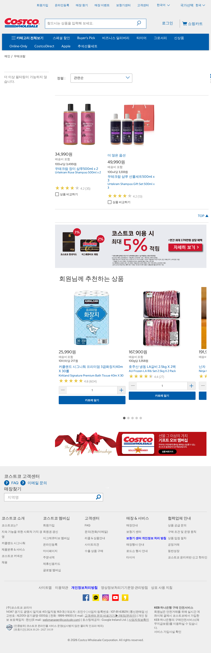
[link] (79, 146)
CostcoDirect (44, 46)
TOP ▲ (203, 216)
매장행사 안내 (135, 544)
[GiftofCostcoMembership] (130, 453)
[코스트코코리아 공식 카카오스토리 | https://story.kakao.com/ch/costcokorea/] (125, 599)
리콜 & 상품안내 (95, 538)
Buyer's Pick (86, 38)
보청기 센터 (133, 532)
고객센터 (92, 518)
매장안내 (132, 525)
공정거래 (173, 544)
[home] (22, 23)
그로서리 (160, 38)
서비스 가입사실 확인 (167, 632)
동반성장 (173, 551)
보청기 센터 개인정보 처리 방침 (146, 538)
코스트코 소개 (13, 518)
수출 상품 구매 (94, 551)
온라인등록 (50, 544)
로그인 (167, 23)
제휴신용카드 (51, 564)
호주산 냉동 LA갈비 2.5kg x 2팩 (152, 367)
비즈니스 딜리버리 (115, 38)
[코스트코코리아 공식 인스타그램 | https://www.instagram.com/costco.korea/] (105, 599)
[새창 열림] (10, 628)
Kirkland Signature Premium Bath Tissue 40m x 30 (91, 375)
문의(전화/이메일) (96, 532)
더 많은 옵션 (117, 155)
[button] (141, 23)
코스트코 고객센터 (22, 476)
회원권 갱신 (50, 532)
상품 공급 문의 (177, 525)
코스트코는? (10, 525)
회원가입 (49, 525)
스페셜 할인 (61, 38)
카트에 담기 (92, 400)
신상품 (179, 38)
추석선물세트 (87, 46)
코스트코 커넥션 (12, 556)
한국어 (161, 5)
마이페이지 (50, 551)
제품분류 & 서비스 (13, 549)
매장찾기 (12, 489)
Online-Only (18, 46)
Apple (65, 46)
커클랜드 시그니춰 (13, 543)
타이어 (142, 38)
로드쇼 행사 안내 (137, 551)
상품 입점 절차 (177, 538)
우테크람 (19, 56)
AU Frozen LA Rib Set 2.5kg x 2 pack (152, 371)
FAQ (87, 525)
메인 (7, 56)
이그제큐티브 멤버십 (56, 538)
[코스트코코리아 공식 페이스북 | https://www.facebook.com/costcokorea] (86, 599)
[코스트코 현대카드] (130, 266)
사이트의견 (92, 544)
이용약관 (61, 587)
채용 (4, 562)
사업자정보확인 (139, 620)
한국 (198, 5)
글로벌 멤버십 (52, 570)
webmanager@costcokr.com (61, 620)
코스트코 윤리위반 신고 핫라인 (187, 557)
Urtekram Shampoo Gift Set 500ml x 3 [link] (131, 185)
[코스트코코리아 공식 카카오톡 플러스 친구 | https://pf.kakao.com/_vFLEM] (96, 599)
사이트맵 (45, 587)
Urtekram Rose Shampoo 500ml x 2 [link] (78, 172)
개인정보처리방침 (84, 587)
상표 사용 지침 (161, 587)
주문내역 (49, 557)
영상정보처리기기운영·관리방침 (124, 587)
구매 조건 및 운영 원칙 (182, 532)
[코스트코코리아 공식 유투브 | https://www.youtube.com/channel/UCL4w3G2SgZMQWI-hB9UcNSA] (115, 599)
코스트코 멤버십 (56, 518)
